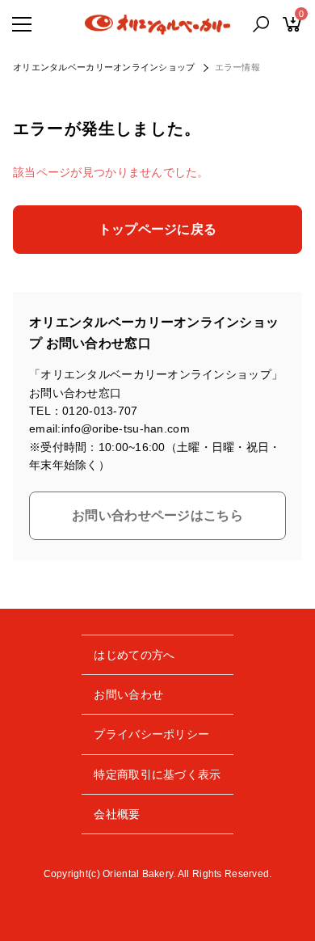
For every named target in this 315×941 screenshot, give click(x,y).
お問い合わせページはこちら (157, 515)
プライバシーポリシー (151, 734)
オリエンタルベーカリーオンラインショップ (104, 67)
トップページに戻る (158, 229)
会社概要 (117, 814)
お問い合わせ (128, 694)
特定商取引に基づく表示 (157, 774)
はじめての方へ (134, 654)
